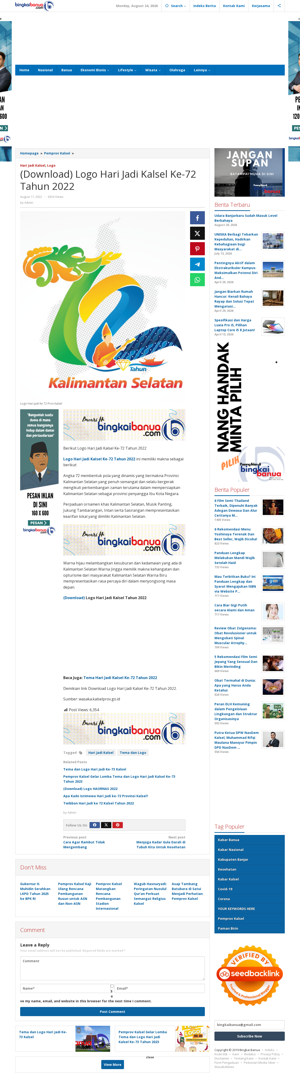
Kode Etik (221, 1054)
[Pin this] (197, 248)
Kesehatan (227, 869)
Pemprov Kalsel (231, 918)
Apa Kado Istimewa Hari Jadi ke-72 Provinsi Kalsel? (105, 796)
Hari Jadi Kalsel (32, 165)
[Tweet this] (197, 233)
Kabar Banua (228, 840)
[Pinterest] (117, 825)
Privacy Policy (270, 1054)
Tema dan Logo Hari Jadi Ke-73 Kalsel (94, 769)
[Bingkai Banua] (34, 6)
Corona (224, 899)
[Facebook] (95, 825)
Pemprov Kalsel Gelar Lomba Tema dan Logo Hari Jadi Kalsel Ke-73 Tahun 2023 (143, 1037)
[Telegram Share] (197, 264)
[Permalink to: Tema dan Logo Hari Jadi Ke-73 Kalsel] (91, 1038)
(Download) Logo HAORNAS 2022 (90, 788)
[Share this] (197, 217)
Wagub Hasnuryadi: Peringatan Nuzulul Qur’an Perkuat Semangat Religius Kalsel (150, 894)
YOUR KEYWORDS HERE (236, 908)
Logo (51, 165)
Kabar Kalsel (228, 879)
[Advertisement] (150, 38)
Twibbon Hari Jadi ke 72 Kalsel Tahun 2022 (98, 803)
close (150, 1057)
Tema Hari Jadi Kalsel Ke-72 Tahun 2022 (120, 677)
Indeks (269, 1050)
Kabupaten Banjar (233, 859)
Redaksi (250, 1054)
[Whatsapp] (197, 279)
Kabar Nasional (231, 849)
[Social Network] (279, 6)
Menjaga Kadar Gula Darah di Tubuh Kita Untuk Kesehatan (160, 842)
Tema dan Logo (133, 752)
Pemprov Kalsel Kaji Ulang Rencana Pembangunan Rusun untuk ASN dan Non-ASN (74, 894)
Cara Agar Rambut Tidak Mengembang (84, 842)
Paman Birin (228, 928)
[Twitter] (106, 825)
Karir (235, 1054)
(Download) (74, 597)
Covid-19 (225, 889)
